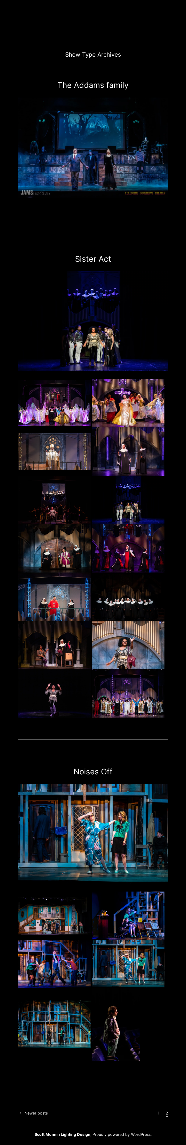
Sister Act (93, 259)
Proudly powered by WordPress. (122, 1134)
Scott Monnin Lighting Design (62, 1134)
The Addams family (93, 85)
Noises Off (93, 771)
